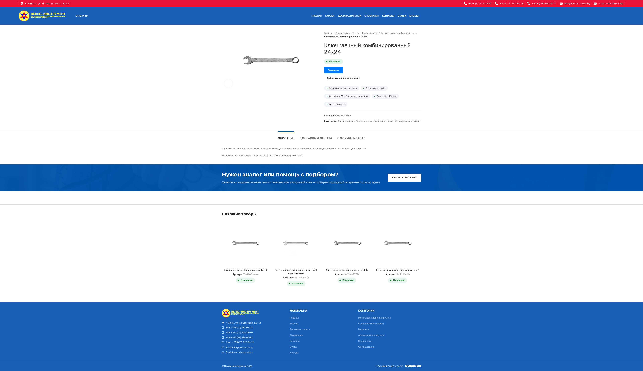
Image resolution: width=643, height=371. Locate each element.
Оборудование (366, 346)
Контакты (295, 340)
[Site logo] (42, 15)
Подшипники (365, 340)
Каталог (294, 323)
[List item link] (253, 327)
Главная (328, 33)
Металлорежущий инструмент (374, 317)
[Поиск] (617, 16)
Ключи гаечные (370, 33)
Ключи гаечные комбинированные (398, 33)
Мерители (363, 329)
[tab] (286, 136)
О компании (296, 335)
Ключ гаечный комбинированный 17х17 (397, 270)
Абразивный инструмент (371, 335)
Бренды (294, 352)
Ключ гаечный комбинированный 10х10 (245, 270)
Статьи (293, 346)
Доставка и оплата (300, 329)
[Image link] (240, 312)
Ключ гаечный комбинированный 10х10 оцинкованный (296, 271)
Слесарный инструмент (347, 33)
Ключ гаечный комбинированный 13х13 (347, 270)
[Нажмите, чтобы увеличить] (228, 83)
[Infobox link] (478, 3)
